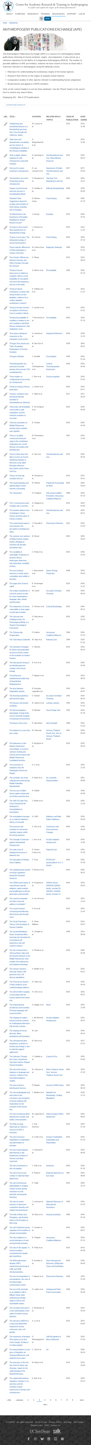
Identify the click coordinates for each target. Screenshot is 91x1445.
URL (5, 117)
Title (11, 117)
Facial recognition (53, 376)
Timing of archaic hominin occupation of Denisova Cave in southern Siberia (19, 310)
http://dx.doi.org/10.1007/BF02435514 (6, 1337)
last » (45, 1404)
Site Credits (78, 1422)
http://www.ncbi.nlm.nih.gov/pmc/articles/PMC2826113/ (6, 377)
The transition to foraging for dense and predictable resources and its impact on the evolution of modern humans (19, 652)
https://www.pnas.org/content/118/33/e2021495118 (6, 778)
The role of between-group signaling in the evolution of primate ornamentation (19, 1230)
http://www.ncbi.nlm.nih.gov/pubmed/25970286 (6, 455)
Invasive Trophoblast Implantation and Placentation (54, 1140)
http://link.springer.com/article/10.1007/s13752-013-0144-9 (6, 922)
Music (48, 1005)
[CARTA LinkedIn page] (49, 1440)
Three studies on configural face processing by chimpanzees (19, 379)
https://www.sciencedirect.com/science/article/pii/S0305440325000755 (6, 423)
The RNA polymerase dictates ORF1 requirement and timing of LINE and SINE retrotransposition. (19, 1266)
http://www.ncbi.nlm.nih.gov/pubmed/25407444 (6, 227)
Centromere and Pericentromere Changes (52, 829)
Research (32, 14)
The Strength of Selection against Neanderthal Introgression (19, 842)
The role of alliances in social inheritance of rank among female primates (19, 1240)
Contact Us (55, 1425)
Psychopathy (51, 356)
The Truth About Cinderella (19, 640)
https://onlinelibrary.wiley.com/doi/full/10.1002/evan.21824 (6, 483)
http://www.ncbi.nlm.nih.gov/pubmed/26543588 (6, 156)
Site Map (67, 1422)
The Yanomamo (15, 493)
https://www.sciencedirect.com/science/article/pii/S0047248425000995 (6, 1183)
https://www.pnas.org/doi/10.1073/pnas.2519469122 (6, 552)
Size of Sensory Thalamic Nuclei (53, 736)
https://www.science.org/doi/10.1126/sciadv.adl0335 (6, 387)
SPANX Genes (52, 883)
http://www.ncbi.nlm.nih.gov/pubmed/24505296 (6, 476)
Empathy (49, 214)
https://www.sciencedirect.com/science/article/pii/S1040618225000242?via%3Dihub (6, 536)
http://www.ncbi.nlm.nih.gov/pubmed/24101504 (6, 140)
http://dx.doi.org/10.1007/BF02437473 (6, 696)
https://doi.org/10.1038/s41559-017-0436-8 (6, 791)
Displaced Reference (54, 333)
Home (5, 23)
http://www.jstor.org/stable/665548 (6, 633)
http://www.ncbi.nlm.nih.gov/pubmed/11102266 (6, 1308)
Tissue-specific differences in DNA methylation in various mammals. (19, 250)
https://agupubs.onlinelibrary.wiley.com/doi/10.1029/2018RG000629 (6, 1150)
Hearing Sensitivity (53, 1214)
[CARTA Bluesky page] (42, 1440)
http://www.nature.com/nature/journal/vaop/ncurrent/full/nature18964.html (6, 969)
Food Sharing (51, 198)
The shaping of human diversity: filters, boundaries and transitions (19, 1033)
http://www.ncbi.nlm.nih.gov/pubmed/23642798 (6, 289)
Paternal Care (51, 640)
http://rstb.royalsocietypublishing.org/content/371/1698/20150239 (6, 647)
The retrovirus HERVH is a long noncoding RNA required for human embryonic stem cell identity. (19, 1326)
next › (82, 1400)
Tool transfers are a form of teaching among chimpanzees (18, 181)
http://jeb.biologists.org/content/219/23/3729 (6, 1093)
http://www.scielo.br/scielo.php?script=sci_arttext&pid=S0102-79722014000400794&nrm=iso (6, 850)
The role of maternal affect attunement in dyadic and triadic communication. (19, 1117)
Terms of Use (41, 1422)
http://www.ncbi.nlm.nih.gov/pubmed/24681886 (6, 1321)
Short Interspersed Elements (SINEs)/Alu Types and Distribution (54, 1263)
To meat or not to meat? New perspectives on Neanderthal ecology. (18, 230)
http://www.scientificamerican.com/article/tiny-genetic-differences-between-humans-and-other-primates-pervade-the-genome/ (6, 258)
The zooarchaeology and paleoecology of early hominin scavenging (19, 485)
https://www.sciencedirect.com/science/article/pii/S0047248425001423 (6, 951)
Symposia (20, 14)
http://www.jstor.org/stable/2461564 (6, 1215)
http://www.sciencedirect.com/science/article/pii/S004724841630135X (6, 584)
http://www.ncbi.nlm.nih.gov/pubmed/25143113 (6, 676)
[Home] (45, 6)
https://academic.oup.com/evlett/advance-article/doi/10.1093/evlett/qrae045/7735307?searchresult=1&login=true (6, 1228)
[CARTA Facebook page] (29, 1440)
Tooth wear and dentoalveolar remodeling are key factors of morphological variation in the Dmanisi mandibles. (19, 145)
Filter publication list (16, 105)
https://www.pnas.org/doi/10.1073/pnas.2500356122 (6, 992)
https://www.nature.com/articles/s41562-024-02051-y (6, 1005)
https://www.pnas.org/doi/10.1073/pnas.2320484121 (6, 511)
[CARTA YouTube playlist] (56, 1440)
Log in (82, 14)
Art (47, 778)
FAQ (47, 1425)
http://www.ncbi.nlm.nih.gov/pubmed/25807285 (6, 503)
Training (45, 14)
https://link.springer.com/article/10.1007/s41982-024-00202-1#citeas (6, 617)
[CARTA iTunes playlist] (62, 1439)
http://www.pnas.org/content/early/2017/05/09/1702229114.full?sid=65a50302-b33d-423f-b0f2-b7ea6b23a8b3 (6, 394)
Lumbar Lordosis (52, 703)
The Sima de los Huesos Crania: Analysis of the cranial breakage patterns (19, 984)
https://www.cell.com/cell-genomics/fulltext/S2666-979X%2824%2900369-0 (6, 663)
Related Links (37, 1425)
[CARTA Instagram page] (35, 1440)
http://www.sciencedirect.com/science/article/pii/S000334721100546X (6, 1041)
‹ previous (19, 1400)
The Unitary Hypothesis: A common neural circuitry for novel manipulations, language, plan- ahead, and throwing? (19, 596)
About (9, 14)
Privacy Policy (55, 1422)
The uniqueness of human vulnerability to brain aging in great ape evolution (19, 609)
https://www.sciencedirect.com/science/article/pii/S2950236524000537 (6, 744)
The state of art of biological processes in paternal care (18, 852)
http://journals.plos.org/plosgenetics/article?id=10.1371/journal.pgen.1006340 (6, 840)
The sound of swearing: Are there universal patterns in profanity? (18, 901)
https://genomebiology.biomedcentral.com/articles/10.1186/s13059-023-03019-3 (6, 1379)
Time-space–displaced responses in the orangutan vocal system (18, 336)
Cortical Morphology (54, 606)
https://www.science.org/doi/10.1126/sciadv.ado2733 (6, 607)
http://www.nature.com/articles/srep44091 (6, 168)
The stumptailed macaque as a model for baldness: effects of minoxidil (19, 819)
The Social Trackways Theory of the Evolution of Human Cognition (19, 924)
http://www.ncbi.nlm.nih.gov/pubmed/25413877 (6, 909)
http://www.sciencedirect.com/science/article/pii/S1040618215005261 (6, 765)
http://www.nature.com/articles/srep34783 (6, 179)
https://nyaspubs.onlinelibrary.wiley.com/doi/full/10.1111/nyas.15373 (6, 407)
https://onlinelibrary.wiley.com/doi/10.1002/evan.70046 (6, 344)
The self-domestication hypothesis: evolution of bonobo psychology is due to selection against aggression (19, 1046)
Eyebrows (50, 1166)
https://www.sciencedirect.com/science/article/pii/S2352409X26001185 (6, 1350)
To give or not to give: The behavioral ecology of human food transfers (19, 240)
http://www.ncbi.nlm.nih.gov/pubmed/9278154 (6, 436)
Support (71, 14)
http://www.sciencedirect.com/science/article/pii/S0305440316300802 (6, 982)
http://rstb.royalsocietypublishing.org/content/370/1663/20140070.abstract (6, 1137)
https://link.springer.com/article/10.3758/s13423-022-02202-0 (6, 899)
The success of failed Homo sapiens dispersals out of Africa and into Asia (19, 793)
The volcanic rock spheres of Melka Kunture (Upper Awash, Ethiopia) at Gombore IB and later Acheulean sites (19, 541)
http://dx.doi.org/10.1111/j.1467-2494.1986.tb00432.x (6, 817)
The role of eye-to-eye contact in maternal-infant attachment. (19, 1175)
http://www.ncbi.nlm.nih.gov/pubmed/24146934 (6, 124)
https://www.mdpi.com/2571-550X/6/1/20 (6, 1124)
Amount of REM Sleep (55, 1085)
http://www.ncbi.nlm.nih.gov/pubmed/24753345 (6, 1248)
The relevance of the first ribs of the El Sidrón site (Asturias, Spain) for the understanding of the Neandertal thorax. (19, 1368)
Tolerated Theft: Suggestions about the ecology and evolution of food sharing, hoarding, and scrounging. (18, 204)
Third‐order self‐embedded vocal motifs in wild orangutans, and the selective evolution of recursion (19, 412)
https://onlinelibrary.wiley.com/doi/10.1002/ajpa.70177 (6, 801)
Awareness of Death (54, 168)
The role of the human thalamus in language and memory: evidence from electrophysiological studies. (19, 1075)
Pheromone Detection (54, 523)
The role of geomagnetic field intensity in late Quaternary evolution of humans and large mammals (18, 1155)
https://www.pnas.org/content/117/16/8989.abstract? (6, 870)
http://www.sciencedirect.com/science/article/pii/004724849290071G (6, 711)
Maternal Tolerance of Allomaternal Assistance (54, 1204)
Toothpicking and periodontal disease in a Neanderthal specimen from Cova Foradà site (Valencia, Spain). (18, 129)
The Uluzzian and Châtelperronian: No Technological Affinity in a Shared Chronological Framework (19, 622)
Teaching (49, 178)
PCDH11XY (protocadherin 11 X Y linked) (54, 862)
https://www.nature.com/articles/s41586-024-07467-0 (6, 689)
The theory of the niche (18, 723)
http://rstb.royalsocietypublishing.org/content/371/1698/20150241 (6, 1031)
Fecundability (51, 270)
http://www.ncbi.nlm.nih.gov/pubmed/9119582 (6, 932)
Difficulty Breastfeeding (55, 188)
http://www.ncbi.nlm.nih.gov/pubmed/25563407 (6, 1363)
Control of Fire (51, 1056)
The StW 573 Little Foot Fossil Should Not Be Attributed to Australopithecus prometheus (18, 806)
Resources (58, 14)
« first (9, 1400)
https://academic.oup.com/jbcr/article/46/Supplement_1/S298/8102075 (6, 1057)
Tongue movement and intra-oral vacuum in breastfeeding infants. (18, 191)
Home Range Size (53, 710)
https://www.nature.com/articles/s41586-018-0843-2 (6, 308)
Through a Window (16, 356)
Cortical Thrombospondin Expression (52, 366)
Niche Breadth (51, 723)
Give (47, 19)
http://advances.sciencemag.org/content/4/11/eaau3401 (6, 334)
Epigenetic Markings (54, 247)
